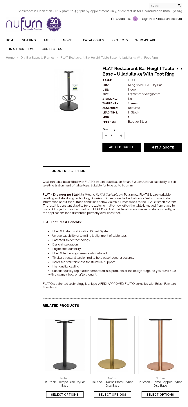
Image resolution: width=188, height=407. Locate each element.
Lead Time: (110, 112)
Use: (105, 89)
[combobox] (165, 5)
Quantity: (109, 129)
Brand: (107, 80)
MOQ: (106, 117)
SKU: (105, 85)
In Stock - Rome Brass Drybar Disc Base (112, 383)
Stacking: (110, 98)
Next (181, 69)
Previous (177, 69)
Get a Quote (163, 147)
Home (10, 57)
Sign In (147, 19)
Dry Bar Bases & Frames (38, 57)
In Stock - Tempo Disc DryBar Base (65, 383)
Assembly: (110, 108)
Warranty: (110, 103)
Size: (105, 94)
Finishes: (109, 121)
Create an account (169, 19)
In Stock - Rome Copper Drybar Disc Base (160, 383)
